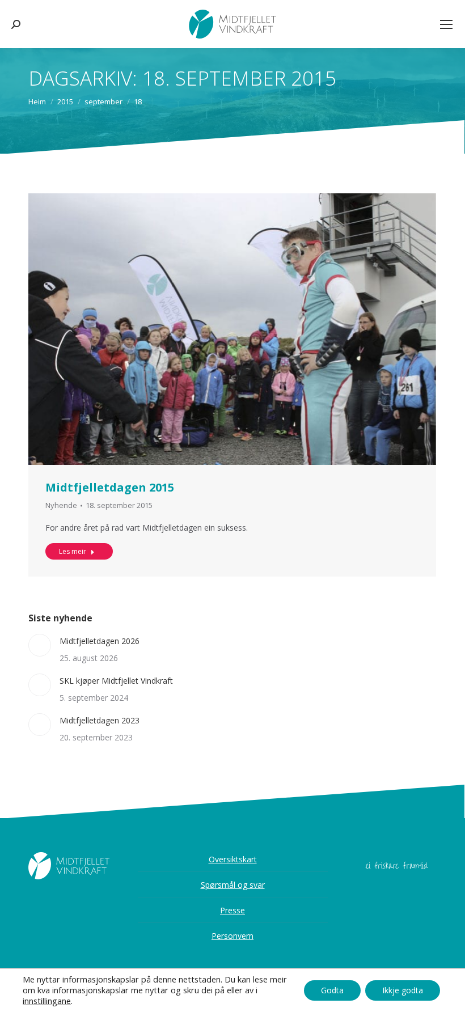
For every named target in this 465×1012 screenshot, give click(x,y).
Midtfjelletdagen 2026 (100, 641)
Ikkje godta (402, 990)
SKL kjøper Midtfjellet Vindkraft (116, 680)
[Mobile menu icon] (446, 24)
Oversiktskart (233, 859)
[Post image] (39, 645)
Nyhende (61, 505)
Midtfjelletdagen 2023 (100, 720)
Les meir (72, 551)
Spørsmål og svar (233, 884)
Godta (332, 990)
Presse (232, 910)
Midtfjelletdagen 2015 (109, 487)
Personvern (232, 935)
